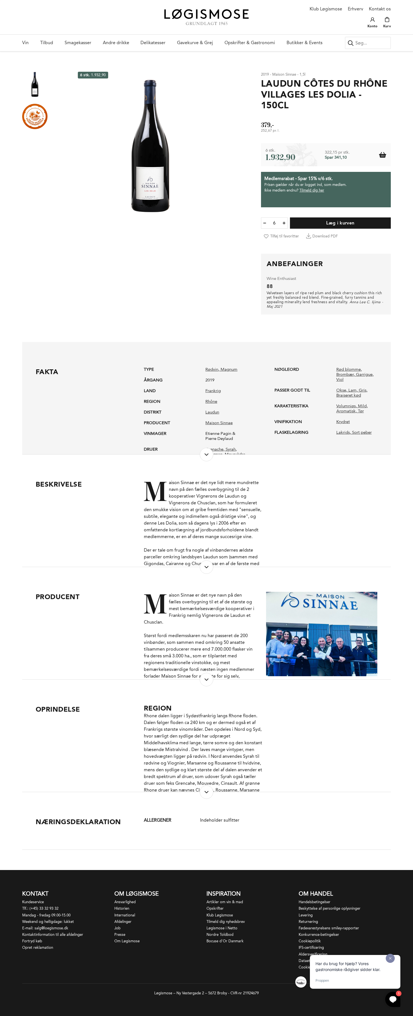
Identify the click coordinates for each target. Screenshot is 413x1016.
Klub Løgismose (326, 9)
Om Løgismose (127, 941)
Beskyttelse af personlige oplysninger (329, 908)
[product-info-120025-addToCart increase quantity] (284, 223)
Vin (25, 42)
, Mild (361, 405)
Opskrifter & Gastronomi (249, 42)
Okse (341, 390)
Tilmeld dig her (311, 190)
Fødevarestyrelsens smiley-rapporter (329, 928)
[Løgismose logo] (206, 17)
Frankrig (213, 390)
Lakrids (343, 432)
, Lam (351, 390)
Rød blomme (348, 369)
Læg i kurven (340, 223)
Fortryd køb (32, 941)
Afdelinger (122, 922)
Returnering (308, 922)
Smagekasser (78, 42)
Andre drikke (116, 42)
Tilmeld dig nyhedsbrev (225, 922)
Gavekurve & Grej (195, 42)
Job (117, 928)
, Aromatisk (352, 408)
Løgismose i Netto (221, 928)
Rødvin (211, 369)
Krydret (343, 421)
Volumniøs (346, 405)
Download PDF (325, 236)
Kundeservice (33, 902)
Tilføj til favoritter (284, 236)
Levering (306, 915)
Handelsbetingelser (314, 902)
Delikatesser (152, 42)
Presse (119, 934)
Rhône (211, 401)
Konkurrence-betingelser (319, 934)
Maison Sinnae (219, 422)
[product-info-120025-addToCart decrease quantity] (264, 223)
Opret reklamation (37, 947)
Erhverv (355, 9)
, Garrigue (363, 374)
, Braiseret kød (351, 393)
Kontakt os (380, 9)
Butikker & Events (305, 42)
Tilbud (46, 42)
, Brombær (349, 372)
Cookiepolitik (310, 941)
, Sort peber (361, 432)
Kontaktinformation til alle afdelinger (52, 934)
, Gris (361, 390)
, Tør (360, 410)
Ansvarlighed (125, 902)
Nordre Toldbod (219, 934)
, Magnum (227, 369)
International (124, 915)
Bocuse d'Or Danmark (225, 941)
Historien (121, 908)
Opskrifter (215, 908)
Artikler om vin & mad (224, 902)
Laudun (212, 412)
